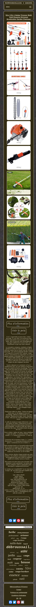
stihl (23, 551)
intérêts (19, 569)
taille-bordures (10, 569)
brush (9, 559)
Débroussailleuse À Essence (19, 586)
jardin (11, 555)
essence (14, 575)
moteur (25, 575)
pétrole (15, 579)
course (26, 565)
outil (21, 578)
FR (20, 598)
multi (10, 562)
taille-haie (16, 543)
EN (17, 598)
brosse (25, 562)
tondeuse (20, 565)
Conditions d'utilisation (19, 595)
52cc (28, 568)
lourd (26, 544)
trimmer (19, 556)
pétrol (13, 538)
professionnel (13, 536)
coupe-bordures (18, 540)
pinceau (12, 552)
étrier (18, 538)
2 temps (23, 538)
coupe (27, 555)
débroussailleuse (19, 547)
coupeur (17, 558)
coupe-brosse (27, 559)
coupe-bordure (22, 571)
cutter (11, 572)
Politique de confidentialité (18, 592)
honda (17, 563)
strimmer (24, 535)
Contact (18, 589)
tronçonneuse (23, 532)
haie (17, 552)
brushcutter (13, 565)
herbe (12, 532)
